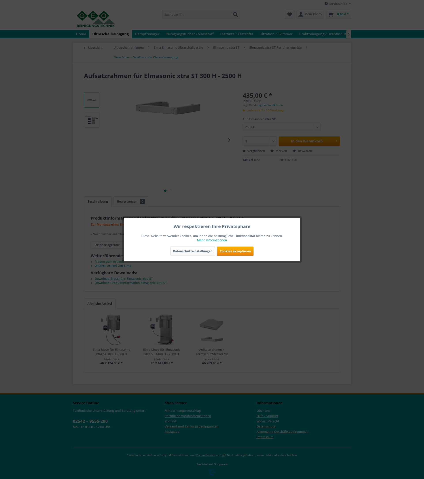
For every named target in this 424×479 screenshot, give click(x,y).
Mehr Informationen (212, 240)
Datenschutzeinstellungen (192, 251)
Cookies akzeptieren (235, 251)
